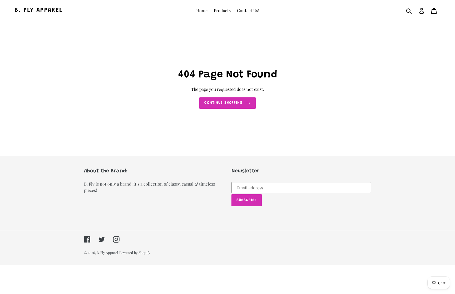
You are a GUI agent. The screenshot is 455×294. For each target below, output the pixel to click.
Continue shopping (223, 103)
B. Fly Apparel (38, 10)
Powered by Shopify (134, 252)
